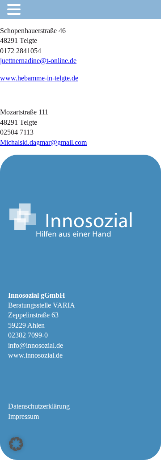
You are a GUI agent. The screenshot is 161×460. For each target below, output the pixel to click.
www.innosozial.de (35, 355)
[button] (16, 444)
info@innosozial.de (35, 345)
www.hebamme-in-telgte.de (39, 78)
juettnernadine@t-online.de (38, 60)
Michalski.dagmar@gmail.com (43, 142)
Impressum (23, 416)
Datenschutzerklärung (39, 406)
